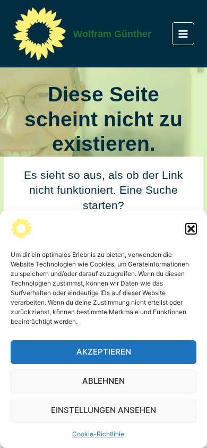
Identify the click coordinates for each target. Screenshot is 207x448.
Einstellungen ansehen (103, 410)
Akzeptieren (103, 352)
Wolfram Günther (112, 33)
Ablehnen (103, 381)
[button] (191, 228)
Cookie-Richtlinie (98, 434)
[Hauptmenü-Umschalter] (183, 33)
